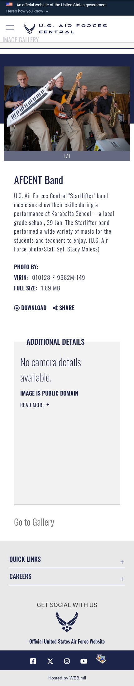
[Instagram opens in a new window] (67, 661)
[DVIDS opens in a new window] (101, 659)
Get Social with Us (67, 605)
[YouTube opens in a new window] (84, 661)
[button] (28, 11)
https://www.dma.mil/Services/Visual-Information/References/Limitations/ (58, 484)
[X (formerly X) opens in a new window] (50, 661)
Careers (20, 576)
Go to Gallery (34, 521)
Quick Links (25, 559)
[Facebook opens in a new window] (33, 661)
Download (33, 308)
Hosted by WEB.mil (67, 677)
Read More (33, 405)
